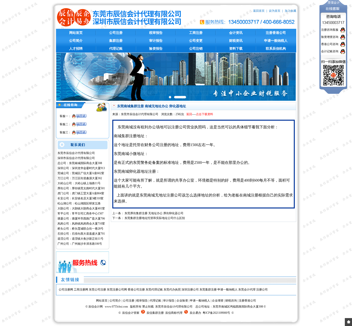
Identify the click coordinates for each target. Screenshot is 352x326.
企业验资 (182, 300)
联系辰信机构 (276, 48)
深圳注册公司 (190, 289)
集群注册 (116, 40)
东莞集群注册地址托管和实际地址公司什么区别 (155, 218)
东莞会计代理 (246, 289)
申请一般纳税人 (276, 40)
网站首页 (76, 33)
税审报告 (156, 33)
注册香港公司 (276, 33)
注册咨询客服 (329, 29)
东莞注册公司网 (117, 289)
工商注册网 (81, 289)
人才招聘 (76, 48)
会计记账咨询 (329, 51)
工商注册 (196, 33)
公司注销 (196, 48)
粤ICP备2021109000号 (216, 312)
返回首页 (259, 10)
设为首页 (274, 10)
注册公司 (262, 289)
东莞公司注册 (97, 289)
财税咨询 (231, 300)
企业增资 (217, 300)
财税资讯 (236, 40)
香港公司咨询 (329, 44)
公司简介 (76, 40)
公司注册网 (66, 289)
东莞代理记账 (154, 289)
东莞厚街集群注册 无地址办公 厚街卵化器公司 (154, 213)
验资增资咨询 (329, 37)
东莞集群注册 (208, 289)
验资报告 (156, 48)
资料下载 (236, 48)
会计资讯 (236, 33)
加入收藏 (290, 10)
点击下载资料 (204, 114)
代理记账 (116, 48)
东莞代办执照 (172, 289)
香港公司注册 (136, 289)
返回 (189, 114)
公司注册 (116, 33)
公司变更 (196, 40)
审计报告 (156, 40)
